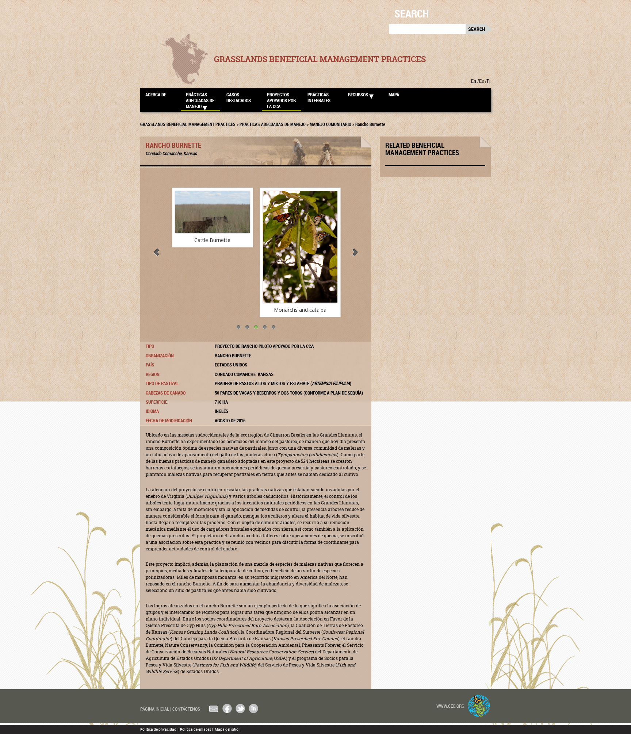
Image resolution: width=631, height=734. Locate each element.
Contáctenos (186, 709)
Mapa (394, 94)
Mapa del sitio (227, 729)
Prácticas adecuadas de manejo (200, 100)
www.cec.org (450, 706)
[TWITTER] (240, 708)
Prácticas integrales (318, 97)
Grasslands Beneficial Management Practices (320, 59)
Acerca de (155, 94)
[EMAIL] (214, 708)
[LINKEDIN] (253, 708)
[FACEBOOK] (227, 708)
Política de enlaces (196, 729)
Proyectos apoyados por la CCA (281, 100)
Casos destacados (238, 97)
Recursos (358, 94)
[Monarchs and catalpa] (300, 247)
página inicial (155, 709)
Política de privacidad (159, 729)
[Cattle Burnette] (212, 212)
